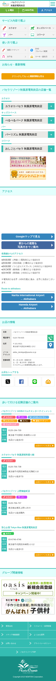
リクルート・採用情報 (42, 626)
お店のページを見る (43, 446)
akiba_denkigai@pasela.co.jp (24, 352)
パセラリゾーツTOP (28, 652)
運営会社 (9, 626)
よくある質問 (39, 635)
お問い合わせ (11, 643)
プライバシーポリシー (42, 643)
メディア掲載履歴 (13, 635)
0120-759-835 (18, 338)
